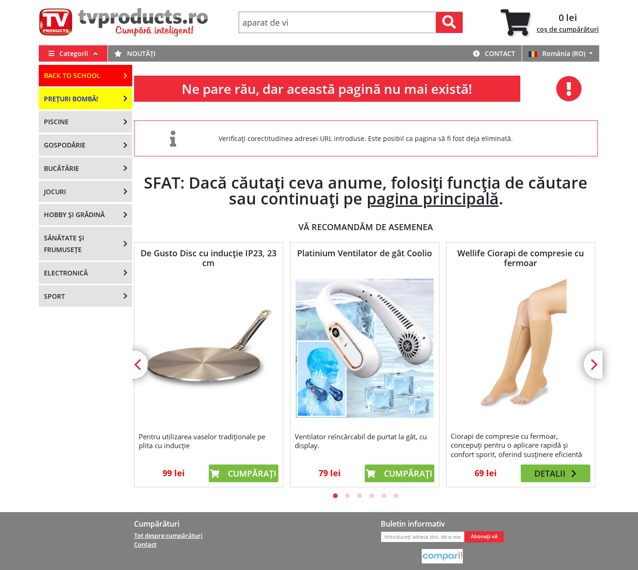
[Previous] (138, 365)
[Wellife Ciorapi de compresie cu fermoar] (520, 347)
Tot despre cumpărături (168, 535)
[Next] (593, 365)
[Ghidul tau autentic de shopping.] (442, 555)
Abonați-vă (484, 536)
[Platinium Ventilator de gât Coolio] (364, 348)
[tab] (549, 23)
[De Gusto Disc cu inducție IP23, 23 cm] (208, 348)
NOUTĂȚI (140, 53)
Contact (499, 53)
